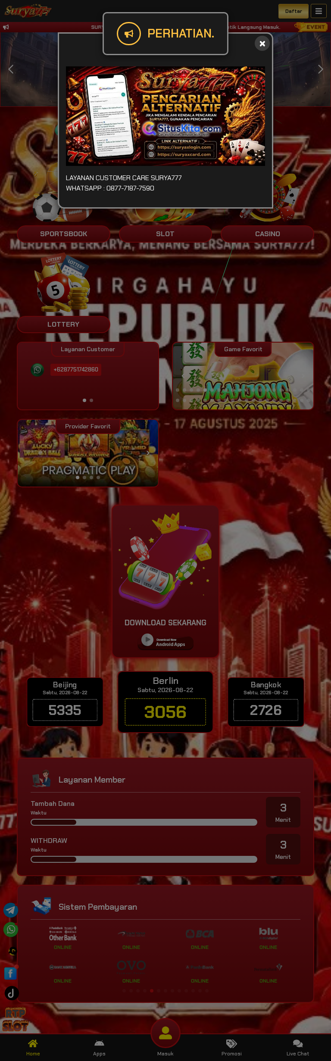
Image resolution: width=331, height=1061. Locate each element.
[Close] (262, 43)
